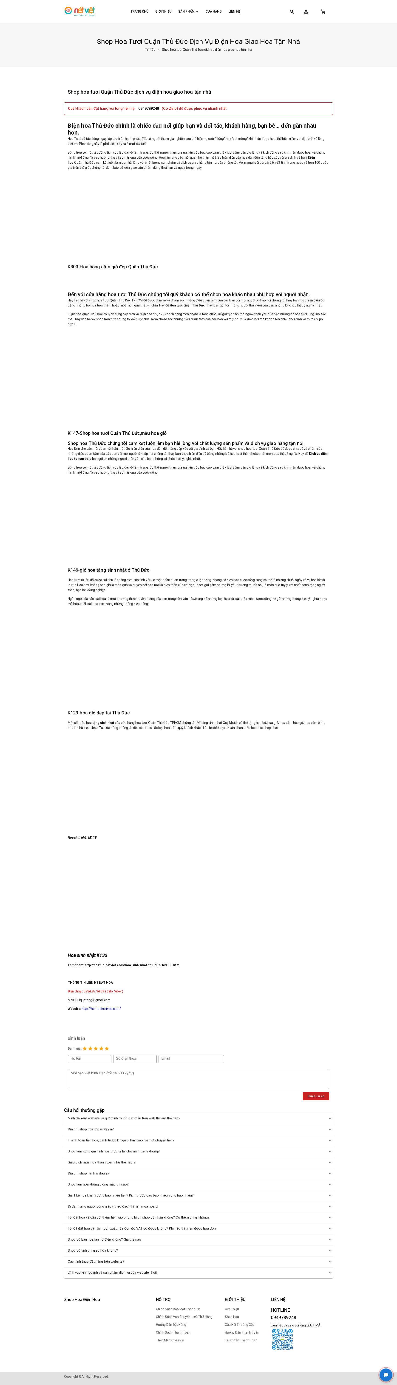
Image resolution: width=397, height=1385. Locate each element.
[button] (306, 12)
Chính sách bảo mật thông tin (178, 1309)
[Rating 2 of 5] (90, 1048)
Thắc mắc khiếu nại (170, 1340)
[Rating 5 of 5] (107, 1048)
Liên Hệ (234, 11)
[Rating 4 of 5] (101, 1048)
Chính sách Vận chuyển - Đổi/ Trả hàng (184, 1316)
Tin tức (150, 49)
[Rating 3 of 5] (96, 1048)
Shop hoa (232, 1316)
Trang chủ (139, 11)
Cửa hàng (214, 11)
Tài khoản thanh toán (241, 1340)
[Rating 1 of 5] (85, 1048)
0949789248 (148, 108)
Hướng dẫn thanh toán (242, 1332)
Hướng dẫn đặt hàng (171, 1324)
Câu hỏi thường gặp (240, 1324)
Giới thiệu (163, 11)
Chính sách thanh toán (173, 1332)
